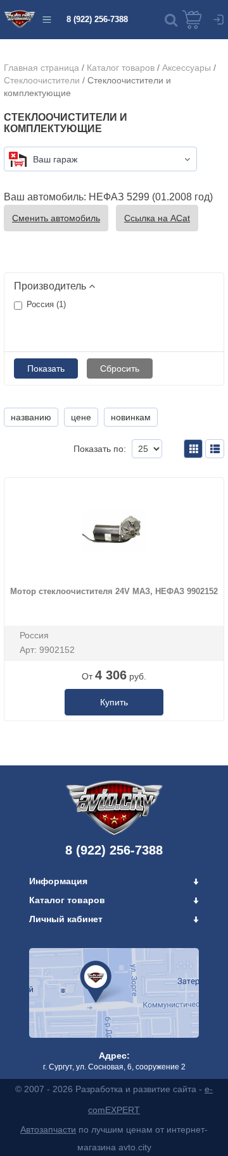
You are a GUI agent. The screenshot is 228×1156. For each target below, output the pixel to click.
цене (81, 417)
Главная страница (41, 68)
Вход (218, 19)
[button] (171, 19)
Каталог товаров (121, 68)
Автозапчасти (48, 1129)
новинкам (131, 417)
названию (31, 417)
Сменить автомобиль (56, 218)
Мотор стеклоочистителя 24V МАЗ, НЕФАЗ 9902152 (114, 591)
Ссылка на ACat (157, 218)
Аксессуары (186, 68)
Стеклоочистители (42, 80)
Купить (114, 702)
